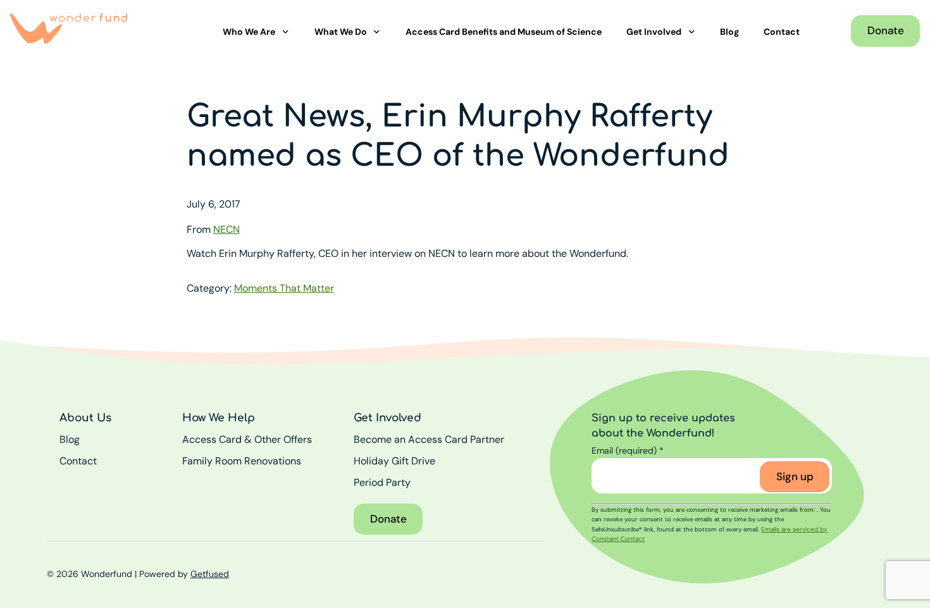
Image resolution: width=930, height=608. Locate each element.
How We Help (218, 418)
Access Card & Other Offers (247, 439)
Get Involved (653, 31)
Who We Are (249, 31)
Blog (729, 31)
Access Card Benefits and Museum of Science (504, 31)
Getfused (209, 574)
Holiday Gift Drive (394, 461)
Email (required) (628, 450)
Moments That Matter (284, 288)
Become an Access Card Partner (429, 439)
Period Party (382, 482)
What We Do (340, 31)
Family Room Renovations (241, 461)
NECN (226, 229)
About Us (85, 418)
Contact (782, 31)
